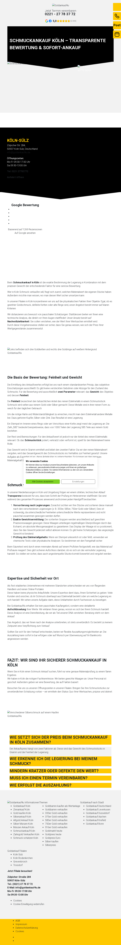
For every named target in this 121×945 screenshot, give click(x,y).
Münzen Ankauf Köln (23, 827)
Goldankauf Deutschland (98, 806)
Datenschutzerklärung (26, 927)
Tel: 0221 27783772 (17, 171)
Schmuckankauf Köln (24, 830)
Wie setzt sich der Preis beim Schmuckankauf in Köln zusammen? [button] (59, 740)
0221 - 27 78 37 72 (60, 14)
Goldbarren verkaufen (56, 809)
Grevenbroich (20, 861)
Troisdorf (18, 865)
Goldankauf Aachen (96, 816)
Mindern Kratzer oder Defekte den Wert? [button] (54, 771)
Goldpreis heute (53, 834)
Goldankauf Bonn (95, 823)
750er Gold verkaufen (56, 823)
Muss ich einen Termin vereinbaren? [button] (49, 778)
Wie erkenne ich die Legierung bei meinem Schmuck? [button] (53, 761)
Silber (37, 417)
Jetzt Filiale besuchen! (19, 871)
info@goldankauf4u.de (18, 152)
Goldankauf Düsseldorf (97, 813)
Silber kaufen (51, 841)
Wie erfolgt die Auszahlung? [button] (40, 785)
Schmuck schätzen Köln (25, 838)
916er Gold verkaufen (56, 827)
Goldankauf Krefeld (96, 820)
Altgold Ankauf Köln (23, 820)
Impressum (21, 924)
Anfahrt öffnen (15, 177)
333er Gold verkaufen (56, 813)
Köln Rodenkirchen (23, 858)
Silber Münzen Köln (23, 823)
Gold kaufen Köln (22, 813)
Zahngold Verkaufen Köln (26, 834)
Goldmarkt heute (53, 830)
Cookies (17, 900)
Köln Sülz (18, 854)
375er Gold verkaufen (56, 816)
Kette (73, 423)
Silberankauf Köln (22, 816)
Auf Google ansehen (25, 233)
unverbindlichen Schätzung (21, 691)
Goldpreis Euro (52, 838)
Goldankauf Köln (21, 806)
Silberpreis (50, 845)
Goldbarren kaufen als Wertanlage (62, 806)
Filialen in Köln (26, 301)
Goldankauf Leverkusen (98, 809)
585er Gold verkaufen (56, 820)
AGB (17, 920)
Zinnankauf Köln (21, 809)
